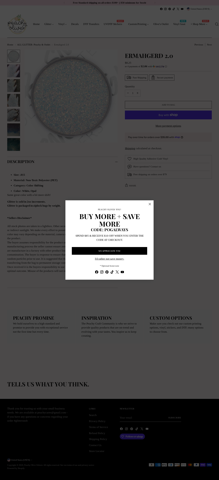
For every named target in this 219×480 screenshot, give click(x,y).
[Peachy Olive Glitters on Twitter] (117, 272)
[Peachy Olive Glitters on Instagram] (102, 272)
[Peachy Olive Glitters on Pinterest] (107, 272)
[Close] (149, 204)
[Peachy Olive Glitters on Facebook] (97, 272)
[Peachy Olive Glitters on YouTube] (122, 272)
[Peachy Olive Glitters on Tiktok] (112, 272)
